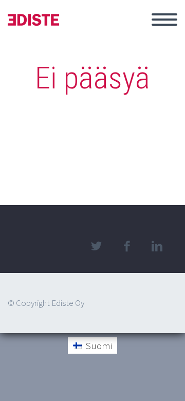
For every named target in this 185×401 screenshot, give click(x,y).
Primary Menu (164, 19)
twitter (96, 246)
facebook (126, 246)
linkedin (156, 246)
